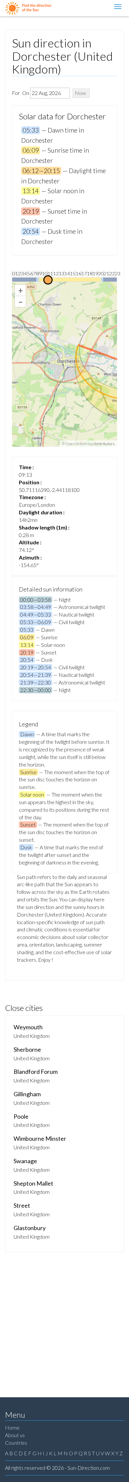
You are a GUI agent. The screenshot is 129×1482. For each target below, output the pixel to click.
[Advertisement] (64, 1319)
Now (80, 93)
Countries (16, 1442)
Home (12, 1427)
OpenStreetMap (79, 443)
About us (15, 1435)
